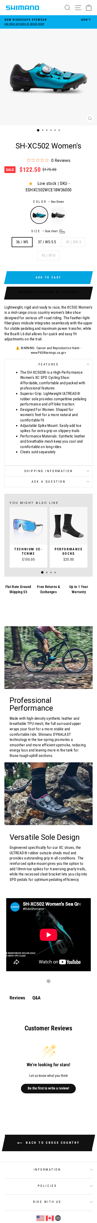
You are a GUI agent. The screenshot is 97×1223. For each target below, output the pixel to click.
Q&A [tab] (36, 997)
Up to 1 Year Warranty (78, 589)
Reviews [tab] (17, 997)
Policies (47, 1186)
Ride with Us (47, 1202)
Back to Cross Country (52, 1142)
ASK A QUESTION (48, 481)
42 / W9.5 (73, 242)
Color (48, 201)
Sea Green (39, 215)
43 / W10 (49, 255)
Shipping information (48, 471)
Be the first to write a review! (48, 1088)
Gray (58, 215)
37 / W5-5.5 (47, 242)
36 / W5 (22, 242)
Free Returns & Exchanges (48, 589)
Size (44, 231)
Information (47, 1169)
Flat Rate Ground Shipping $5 (18, 589)
